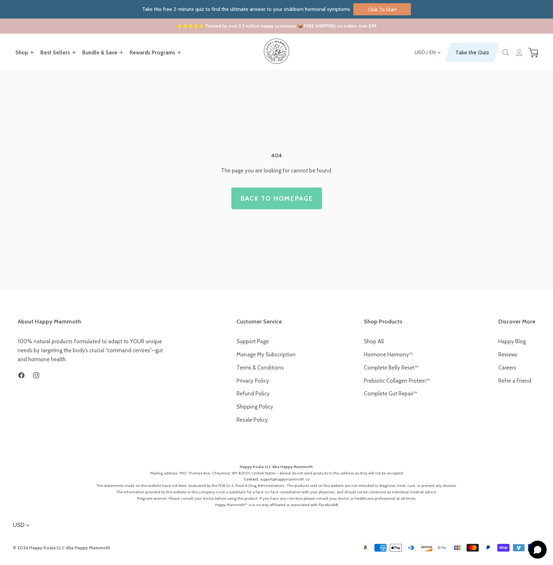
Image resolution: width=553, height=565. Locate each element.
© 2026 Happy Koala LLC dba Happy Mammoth (61, 548)
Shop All (374, 341)
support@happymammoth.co (284, 479)
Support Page (252, 341)
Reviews (507, 354)
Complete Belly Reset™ (391, 367)
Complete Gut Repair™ (390, 393)
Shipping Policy (254, 406)
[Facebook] (21, 375)
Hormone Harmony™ (388, 354)
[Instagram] (36, 375)
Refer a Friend (514, 381)
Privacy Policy (252, 381)
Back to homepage (276, 198)
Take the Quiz (472, 52)
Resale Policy (252, 420)
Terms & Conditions (260, 367)
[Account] (519, 52)
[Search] (506, 52)
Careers (507, 367)
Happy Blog (512, 341)
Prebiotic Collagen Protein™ (397, 381)
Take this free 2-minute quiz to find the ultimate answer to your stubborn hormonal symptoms (269, 9)
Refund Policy (253, 393)
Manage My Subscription (266, 354)
